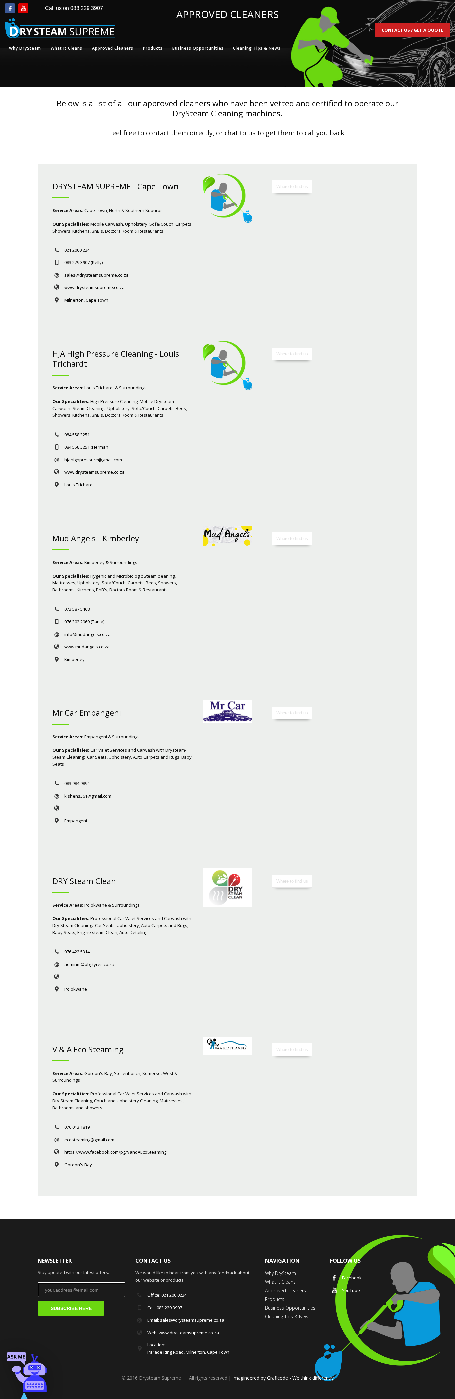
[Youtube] (23, 8)
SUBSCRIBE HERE (71, 1308)
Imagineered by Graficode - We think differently (283, 1378)
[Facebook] (10, 8)
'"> (27, 1372)
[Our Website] (82, 808)
